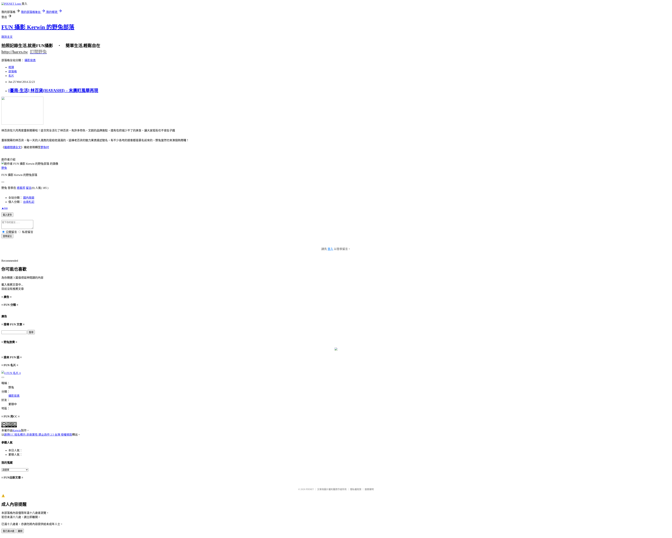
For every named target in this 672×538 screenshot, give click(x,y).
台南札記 (28, 201)
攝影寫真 (30, 60)
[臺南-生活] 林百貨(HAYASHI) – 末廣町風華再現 (53, 90)
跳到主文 (7, 36)
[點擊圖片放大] (22, 123)
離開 (20, 531)
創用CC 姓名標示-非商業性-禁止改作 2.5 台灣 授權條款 (38, 434)
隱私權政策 (355, 489)
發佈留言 (7, 236)
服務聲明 (369, 489)
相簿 (11, 67)
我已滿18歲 (8, 531)
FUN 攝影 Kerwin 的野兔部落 (37, 27)
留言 (28, 187)
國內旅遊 (28, 197)
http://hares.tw (14, 52)
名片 (11, 75)
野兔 (4, 167)
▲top (4, 208)
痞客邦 (21, 187)
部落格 (12, 71)
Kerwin (17, 430)
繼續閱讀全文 (12, 147)
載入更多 (7, 215)
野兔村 (45, 147)
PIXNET (310, 489)
